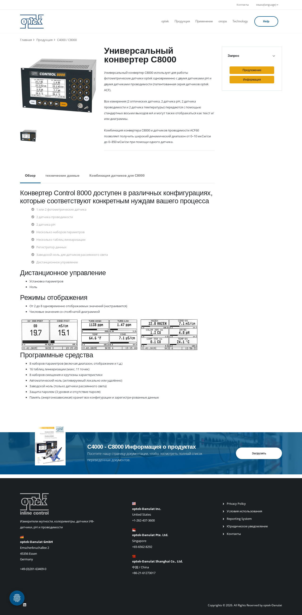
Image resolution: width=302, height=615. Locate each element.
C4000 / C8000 (67, 40)
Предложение (252, 70)
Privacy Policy (236, 503)
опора (222, 21)
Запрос (233, 55)
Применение (204, 21)
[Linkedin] (25, 605)
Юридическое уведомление (247, 526)
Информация (252, 79)
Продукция (182, 21)
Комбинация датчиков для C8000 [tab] (117, 175)
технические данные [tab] (62, 175)
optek (165, 21)
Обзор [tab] (30, 175)
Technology (240, 21)
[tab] (252, 56)
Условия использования (244, 511)
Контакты (243, 4)
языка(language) (266, 4)
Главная (26, 40)
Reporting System (239, 519)
